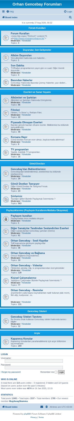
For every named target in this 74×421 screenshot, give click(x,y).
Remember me (47, 372)
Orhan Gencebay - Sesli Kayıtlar (29, 240)
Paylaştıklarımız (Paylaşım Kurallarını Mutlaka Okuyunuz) (37, 210)
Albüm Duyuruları (21, 55)
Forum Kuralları (37, 28)
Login (4, 354)
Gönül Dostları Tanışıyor (25, 183)
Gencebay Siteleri (37, 311)
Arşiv (37, 333)
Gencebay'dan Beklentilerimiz (28, 169)
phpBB (27, 414)
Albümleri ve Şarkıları (23, 97)
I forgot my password (10, 372)
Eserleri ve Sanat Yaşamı (37, 92)
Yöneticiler (26, 40)
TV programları (20, 149)
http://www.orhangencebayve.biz (29, 38)
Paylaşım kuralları (21, 215)
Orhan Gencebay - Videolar (27, 265)
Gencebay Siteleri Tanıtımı (26, 316)
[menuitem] (10, 11)
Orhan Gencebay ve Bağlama (28, 253)
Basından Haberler (21, 80)
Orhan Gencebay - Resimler (27, 290)
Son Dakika (17, 65)
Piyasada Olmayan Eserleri (27, 122)
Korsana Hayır (19, 137)
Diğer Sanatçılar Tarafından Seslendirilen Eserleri (40, 228)
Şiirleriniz (16, 196)
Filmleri (15, 110)
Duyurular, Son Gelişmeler (37, 50)
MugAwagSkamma (18, 401)
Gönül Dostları (37, 163)
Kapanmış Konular (22, 338)
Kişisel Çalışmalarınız (23, 277)
